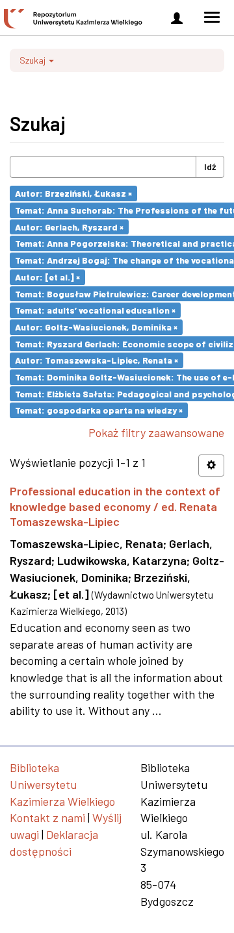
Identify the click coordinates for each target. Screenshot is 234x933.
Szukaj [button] (33, 60)
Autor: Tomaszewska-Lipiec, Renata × (96, 360)
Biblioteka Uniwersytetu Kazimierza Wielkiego (62, 784)
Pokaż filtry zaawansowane (156, 432)
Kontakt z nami (47, 817)
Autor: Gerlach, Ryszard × (69, 226)
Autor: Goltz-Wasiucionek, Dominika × (96, 326)
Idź (210, 166)
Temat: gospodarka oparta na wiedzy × (99, 410)
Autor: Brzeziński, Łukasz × (73, 193)
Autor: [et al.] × (47, 276)
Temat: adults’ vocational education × (95, 310)
